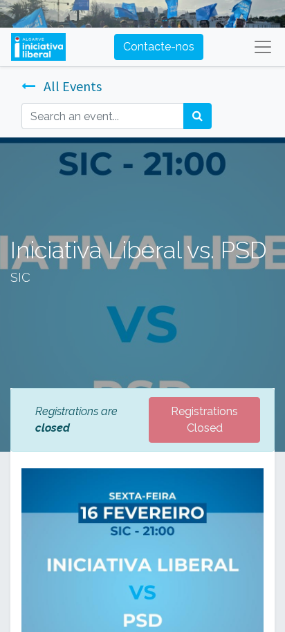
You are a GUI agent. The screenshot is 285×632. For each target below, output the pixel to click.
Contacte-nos (158, 46)
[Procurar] (197, 116)
